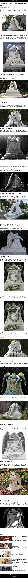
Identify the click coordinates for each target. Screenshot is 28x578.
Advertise (19, 574)
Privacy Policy (10, 574)
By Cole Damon (7, 7)
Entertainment (2, 7)
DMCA (13, 574)
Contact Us (16, 574)
